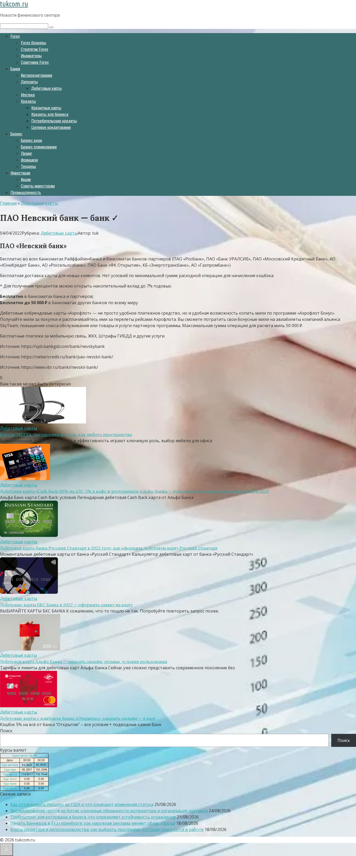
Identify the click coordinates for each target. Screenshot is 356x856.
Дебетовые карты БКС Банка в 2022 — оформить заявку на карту (66, 604)
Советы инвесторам (38, 186)
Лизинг (26, 153)
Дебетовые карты (46, 88)
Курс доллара (10, 765)
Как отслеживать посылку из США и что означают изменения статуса (81, 804)
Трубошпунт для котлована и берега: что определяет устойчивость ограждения (93, 817)
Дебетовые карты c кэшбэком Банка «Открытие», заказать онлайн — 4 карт (78, 718)
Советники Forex (35, 62)
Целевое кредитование (51, 127)
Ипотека (28, 94)
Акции (26, 179)
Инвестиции (20, 173)
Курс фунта (10, 774)
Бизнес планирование (39, 147)
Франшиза (29, 160)
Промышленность (25, 192)
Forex (15, 36)
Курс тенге (10, 779)
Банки (15, 68)
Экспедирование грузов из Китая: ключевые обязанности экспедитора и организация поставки (109, 811)
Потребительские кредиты (54, 120)
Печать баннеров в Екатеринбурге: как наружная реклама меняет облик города (92, 823)
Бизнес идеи (31, 140)
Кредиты (28, 101)
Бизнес (16, 134)
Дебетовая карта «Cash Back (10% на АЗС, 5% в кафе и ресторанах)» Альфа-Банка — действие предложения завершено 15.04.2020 (134, 491)
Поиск (6, 731)
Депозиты (29, 81)
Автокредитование (36, 75)
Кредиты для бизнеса (49, 114)
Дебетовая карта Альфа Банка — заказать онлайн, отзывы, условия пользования (83, 661)
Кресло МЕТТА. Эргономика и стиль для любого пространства (66, 434)
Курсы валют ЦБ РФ (24, 755)
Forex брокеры (33, 42)
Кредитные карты (46, 107)
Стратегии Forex (34, 49)
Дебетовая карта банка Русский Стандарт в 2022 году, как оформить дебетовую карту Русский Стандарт (109, 548)
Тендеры (28, 166)
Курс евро (10, 769)
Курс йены (10, 788)
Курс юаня (10, 783)
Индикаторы (31, 55)
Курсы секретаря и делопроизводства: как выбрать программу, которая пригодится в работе (107, 829)
